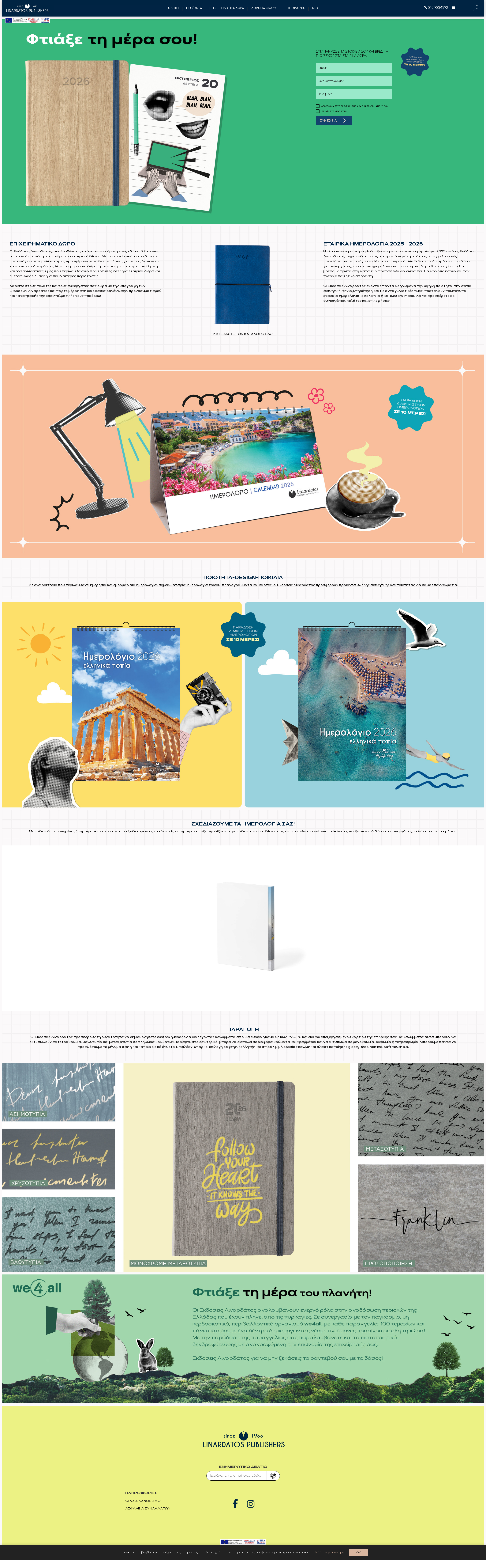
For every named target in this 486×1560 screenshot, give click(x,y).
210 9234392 (438, 7)
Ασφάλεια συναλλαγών (147, 1508)
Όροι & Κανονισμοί (143, 1501)
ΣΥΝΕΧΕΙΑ (328, 121)
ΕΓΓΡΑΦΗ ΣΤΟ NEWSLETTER (333, 111)
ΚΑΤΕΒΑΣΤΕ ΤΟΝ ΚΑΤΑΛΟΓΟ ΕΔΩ (243, 334)
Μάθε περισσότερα (329, 1552)
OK (358, 1552)
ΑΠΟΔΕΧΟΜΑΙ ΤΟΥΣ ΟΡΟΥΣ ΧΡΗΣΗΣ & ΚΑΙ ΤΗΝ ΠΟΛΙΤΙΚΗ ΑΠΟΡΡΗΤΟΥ (354, 106)
